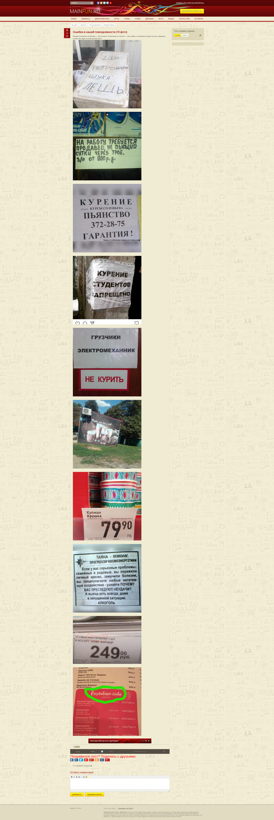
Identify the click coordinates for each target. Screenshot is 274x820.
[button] (72, 777)
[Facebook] (98, 3)
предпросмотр (94, 794)
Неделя (184, 35)
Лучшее (74, 25)
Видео (171, 19)
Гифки (127, 19)
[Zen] (110, 3)
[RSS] (101, 3)
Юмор (74, 19)
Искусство (184, 19)
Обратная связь (110, 809)
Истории (199, 19)
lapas (111, 751)
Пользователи (95, 25)
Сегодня (177, 35)
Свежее (83, 25)
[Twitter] (104, 3)
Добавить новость (192, 11)
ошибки (77, 746)
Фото (161, 19)
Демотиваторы (102, 19)
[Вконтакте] (107, 3)
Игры (116, 19)
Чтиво (138, 19)
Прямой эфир (108, 25)
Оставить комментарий (81, 772)
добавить (77, 794)
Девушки (149, 19)
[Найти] (92, 3)
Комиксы (85, 19)
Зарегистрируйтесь (195, 3)
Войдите (179, 3)
